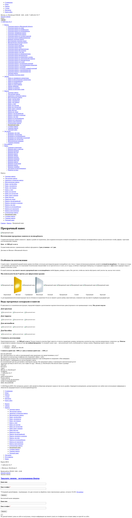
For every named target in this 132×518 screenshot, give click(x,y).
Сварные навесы (13, 128)
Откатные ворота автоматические (18, 49)
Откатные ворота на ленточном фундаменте (21, 58)
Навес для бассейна (14, 99)
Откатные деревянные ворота (17, 33)
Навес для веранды (14, 100)
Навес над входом (13, 105)
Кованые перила (13, 165)
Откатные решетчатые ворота (17, 34)
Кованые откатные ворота (16, 39)
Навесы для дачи (13, 117)
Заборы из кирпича (14, 87)
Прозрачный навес (13, 125)
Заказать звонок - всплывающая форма (20, 478)
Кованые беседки (13, 152)
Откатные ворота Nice (15, 47)
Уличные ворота (13, 73)
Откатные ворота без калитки (17, 50)
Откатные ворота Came (15, 44)
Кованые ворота (13, 154)
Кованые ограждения (14, 163)
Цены (7, 4)
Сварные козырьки (13, 142)
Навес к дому (12, 104)
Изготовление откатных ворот (17, 41)
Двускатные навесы (14, 94)
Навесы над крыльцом (15, 120)
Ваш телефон (5, 487)
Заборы (6, 76)
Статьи (7, 8)
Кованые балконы (13, 150)
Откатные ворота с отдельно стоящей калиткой (22, 68)
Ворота (6, 25)
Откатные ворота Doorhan (16, 46)
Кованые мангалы (13, 160)
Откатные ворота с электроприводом (19, 70)
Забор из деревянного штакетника (18, 78)
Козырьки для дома (14, 133)
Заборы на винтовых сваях (16, 89)
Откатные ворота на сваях (16, 28)
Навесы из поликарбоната (16, 118)
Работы (7, 6)
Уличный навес (12, 129)
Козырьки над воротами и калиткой (19, 138)
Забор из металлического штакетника (19, 79)
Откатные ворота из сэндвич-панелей (19, 36)
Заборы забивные (13, 86)
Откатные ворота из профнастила (18, 29)
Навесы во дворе (13, 112)
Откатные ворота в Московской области (20, 26)
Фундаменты (8, 144)
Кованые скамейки (13, 167)
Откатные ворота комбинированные (19, 37)
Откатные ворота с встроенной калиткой (20, 63)
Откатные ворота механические (17, 55)
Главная (3, 223)
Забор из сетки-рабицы (15, 84)
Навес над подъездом (14, 107)
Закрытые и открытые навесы (17, 96)
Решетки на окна (13, 170)
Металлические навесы (15, 97)
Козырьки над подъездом (15, 139)
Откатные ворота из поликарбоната (19, 31)
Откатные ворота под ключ (16, 62)
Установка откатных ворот (16, 75)
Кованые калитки (13, 157)
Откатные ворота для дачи (16, 52)
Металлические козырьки (16, 141)
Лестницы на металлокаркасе (17, 168)
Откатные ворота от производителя (19, 60)
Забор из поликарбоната (15, 81)
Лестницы (7, 131)
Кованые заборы (13, 155)
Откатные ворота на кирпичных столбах (20, 57)
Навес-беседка (12, 110)
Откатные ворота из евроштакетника (19, 54)
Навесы (6, 91)
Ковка (6, 146)
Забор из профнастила (14, 83)
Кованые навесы (13, 162)
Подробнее (80, 492)
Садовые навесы (13, 126)
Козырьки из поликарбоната (16, 136)
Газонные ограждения (14, 147)
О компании (9, 2)
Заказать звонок (5, 16)
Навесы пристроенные (15, 121)
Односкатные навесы (14, 123)
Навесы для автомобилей (15, 113)
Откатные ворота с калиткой (17, 67)
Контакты (8, 10)
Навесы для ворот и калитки (16, 115)
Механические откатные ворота (17, 42)
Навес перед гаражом (14, 108)
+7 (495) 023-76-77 (6, 22)
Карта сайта (8, 12)
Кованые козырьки (13, 158)
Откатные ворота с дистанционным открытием (22, 65)
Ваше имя (4, 482)
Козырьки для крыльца (15, 134)
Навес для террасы (13, 102)
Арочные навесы (13, 92)
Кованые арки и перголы (15, 149)
